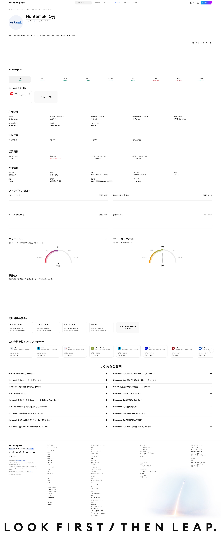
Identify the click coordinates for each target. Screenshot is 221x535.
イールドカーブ (51, 491)
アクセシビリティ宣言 (97, 510)
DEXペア (49, 462)
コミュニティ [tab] (41, 35)
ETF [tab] (68, 35)
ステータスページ (96, 515)
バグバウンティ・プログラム (99, 514)
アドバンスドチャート (197, 453)
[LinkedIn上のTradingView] (23, 452)
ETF (48, 454)
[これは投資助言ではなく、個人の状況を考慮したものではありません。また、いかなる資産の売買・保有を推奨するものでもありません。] (42, 243)
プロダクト (97, 2)
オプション (50, 493)
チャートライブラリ (196, 449)
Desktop (49, 504)
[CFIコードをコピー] (140, 181)
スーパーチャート (52, 447)
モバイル (49, 502)
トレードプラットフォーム (198, 455)
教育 (141, 464)
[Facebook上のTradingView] (13, 452)
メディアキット (95, 488)
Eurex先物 (94, 471)
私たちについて (95, 478)
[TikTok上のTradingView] (30, 452)
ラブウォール (144, 449)
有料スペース (144, 477)
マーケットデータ (96, 451)
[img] (47, 21)
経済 (48, 478)
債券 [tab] (73, 35)
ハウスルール (144, 455)
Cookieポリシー (95, 508)
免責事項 (93, 504)
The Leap (93, 464)
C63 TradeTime (95, 497)
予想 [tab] (57, 35)
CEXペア (49, 460)
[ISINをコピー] (108, 181)
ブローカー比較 (95, 462)
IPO (48, 484)
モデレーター (144, 457)
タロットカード (95, 495)
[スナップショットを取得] (193, 42)
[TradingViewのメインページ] (17, 3)
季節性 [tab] (63, 35)
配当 (48, 482)
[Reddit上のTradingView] (34, 452)
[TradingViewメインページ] (15, 445)
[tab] (101, 195)
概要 (92, 458)
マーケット (117, 2)
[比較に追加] (28, 93)
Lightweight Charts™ (196, 451)
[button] (101, 2)
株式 (48, 452)
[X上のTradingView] (10, 452)
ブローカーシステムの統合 (198, 462)
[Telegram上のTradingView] (27, 452)
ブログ (93, 482)
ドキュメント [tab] (31, 35)
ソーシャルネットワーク (147, 447)
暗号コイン (50, 458)
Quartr (31, 471)
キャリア (93, 486)
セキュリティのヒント (97, 512)
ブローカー (126, 2)
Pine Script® (50, 497)
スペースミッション (96, 480)
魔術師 (142, 473)
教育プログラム (195, 466)
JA (193, 3)
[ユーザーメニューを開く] (198, 2)
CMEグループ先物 (96, 469)
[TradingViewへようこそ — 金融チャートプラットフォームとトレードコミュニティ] (16, 69)
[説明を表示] (15, 116)
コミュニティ (107, 2)
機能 (92, 447)
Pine (48, 464)
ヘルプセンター (95, 484)
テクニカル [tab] (50, 35)
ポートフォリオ (51, 489)
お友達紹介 (143, 451)
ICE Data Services (20, 460)
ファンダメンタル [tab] (19, 35)
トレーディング (144, 462)
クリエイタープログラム (147, 453)
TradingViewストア (96, 493)
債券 (48, 456)
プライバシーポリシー (97, 506)
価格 (92, 449)
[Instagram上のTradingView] (20, 452)
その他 (135, 2)
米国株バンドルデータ (97, 473)
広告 (192, 460)
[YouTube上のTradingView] (17, 452)
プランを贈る (94, 453)
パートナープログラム (197, 464)
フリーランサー (144, 475)
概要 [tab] (10, 35)
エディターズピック (145, 466)
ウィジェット (194, 447)
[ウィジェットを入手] (197, 42)
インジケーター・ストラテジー (148, 471)
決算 (48, 480)
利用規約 (93, 502)
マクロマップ (51, 495)
